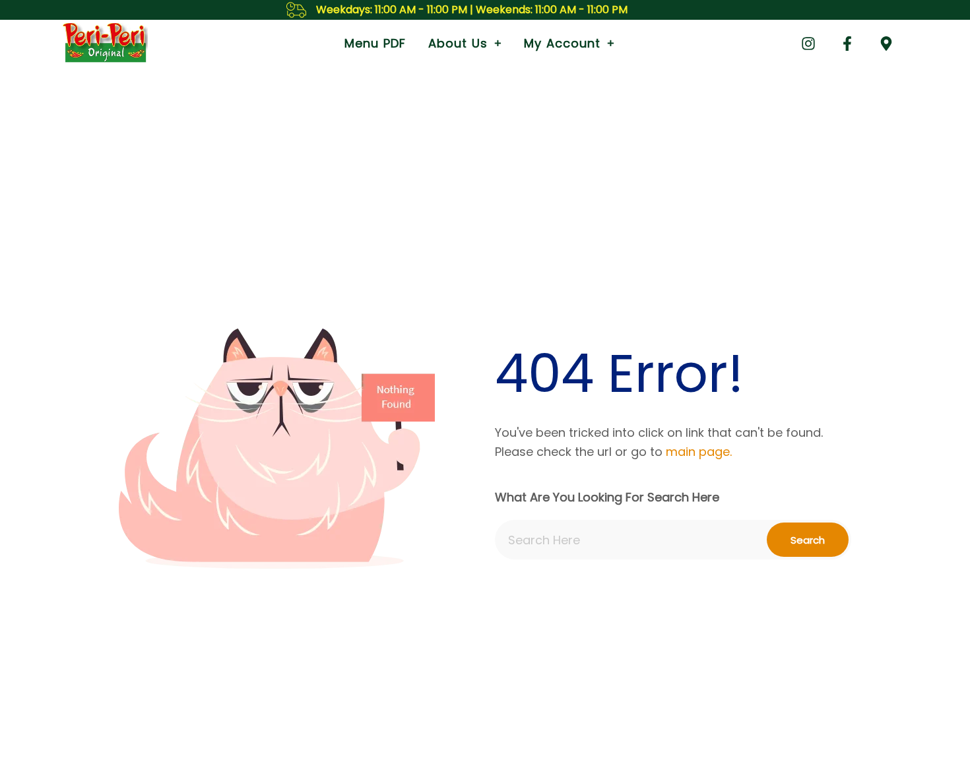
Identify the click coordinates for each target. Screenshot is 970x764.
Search (808, 540)
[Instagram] (808, 43)
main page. (699, 451)
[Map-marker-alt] (886, 43)
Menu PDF (375, 43)
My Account (562, 43)
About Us (458, 43)
